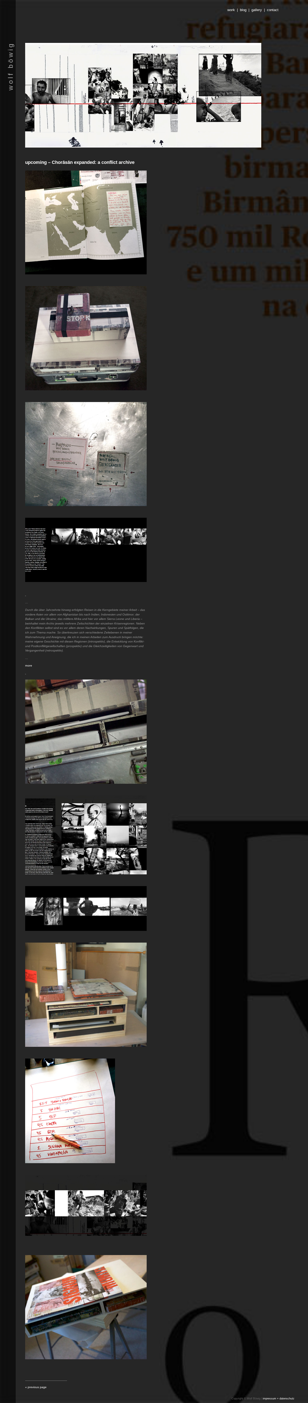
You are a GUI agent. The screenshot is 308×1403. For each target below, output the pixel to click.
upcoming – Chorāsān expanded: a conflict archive (80, 162)
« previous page (36, 1387)
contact (272, 10)
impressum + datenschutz (278, 1398)
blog (243, 10)
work (231, 10)
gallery (256, 10)
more (28, 665)
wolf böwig (10, 66)
